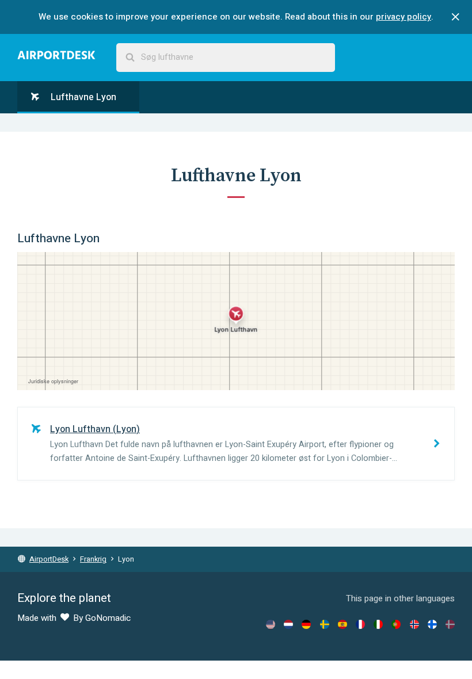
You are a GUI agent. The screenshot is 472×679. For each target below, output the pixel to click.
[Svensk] (324, 624)
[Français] (360, 624)
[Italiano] (378, 624)
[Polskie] (396, 624)
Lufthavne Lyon (82, 97)
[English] (270, 624)
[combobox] (225, 57)
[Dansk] (450, 624)
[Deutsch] (306, 624)
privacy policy (403, 16)
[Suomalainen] (432, 624)
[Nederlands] (288, 624)
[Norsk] (414, 624)
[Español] (342, 624)
